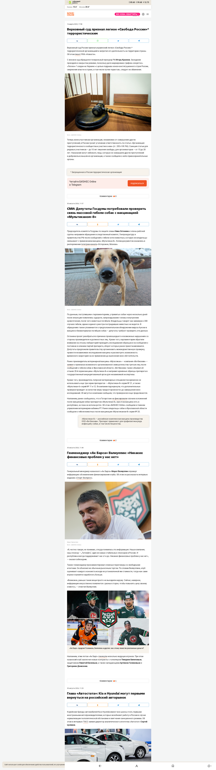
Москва (82, 7)
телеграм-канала (89, 244)
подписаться (137, 183)
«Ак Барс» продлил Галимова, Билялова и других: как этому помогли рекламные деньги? (106, 648)
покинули (102, 656)
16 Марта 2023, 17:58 (74, 24)
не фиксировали (119, 398)
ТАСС (85, 721)
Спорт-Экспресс (84, 478)
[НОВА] (126, 14)
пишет (78, 54)
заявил (70, 364)
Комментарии (108, 196)
